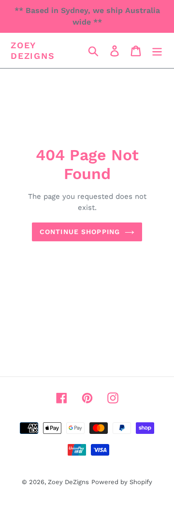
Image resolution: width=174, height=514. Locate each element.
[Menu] (157, 50)
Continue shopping (80, 232)
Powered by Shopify (121, 482)
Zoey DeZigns (33, 50)
